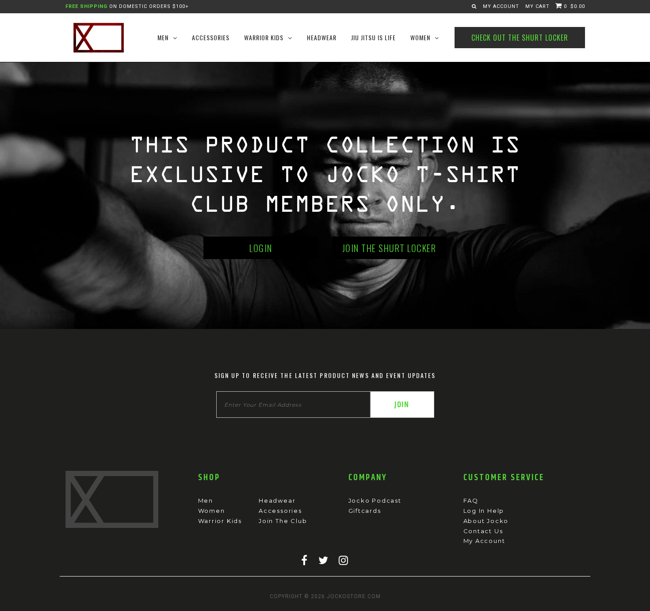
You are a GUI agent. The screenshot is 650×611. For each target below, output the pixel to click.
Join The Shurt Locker (389, 248)
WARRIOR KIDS (263, 37)
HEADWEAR (321, 37)
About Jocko (486, 520)
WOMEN (420, 37)
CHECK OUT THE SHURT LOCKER (519, 37)
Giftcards (364, 510)
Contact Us (483, 531)
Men (205, 500)
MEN (162, 37)
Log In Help (484, 510)
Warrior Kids (220, 520)
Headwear (277, 500)
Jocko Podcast (374, 500)
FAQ (470, 500)
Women (211, 510)
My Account (501, 6)
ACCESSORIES (210, 37)
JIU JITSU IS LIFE (373, 37)
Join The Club (283, 520)
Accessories (280, 510)
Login (260, 248)
